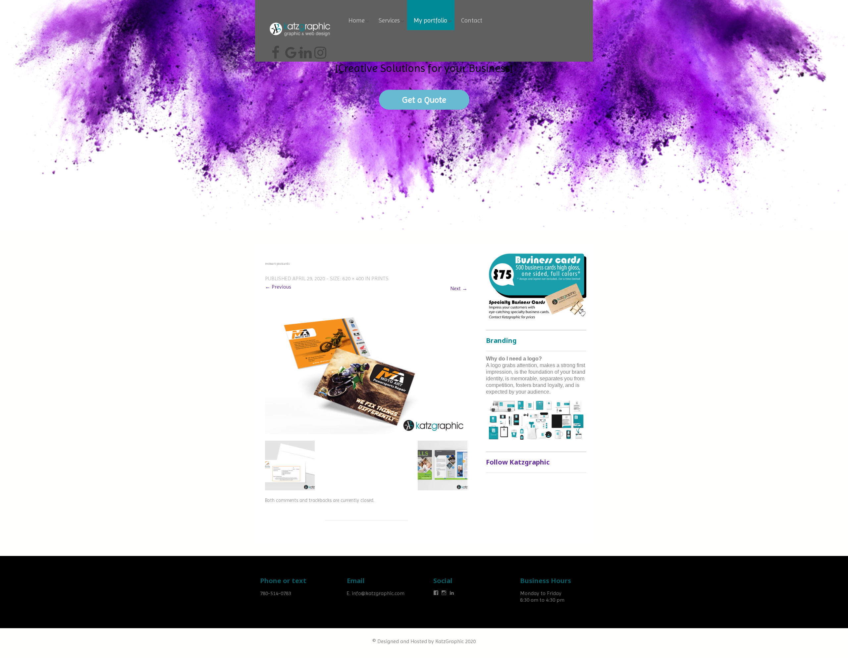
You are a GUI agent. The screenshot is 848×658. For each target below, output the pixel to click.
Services (389, 20)
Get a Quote (424, 100)
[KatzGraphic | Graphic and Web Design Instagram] (319, 50)
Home (356, 20)
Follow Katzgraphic (518, 462)
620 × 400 (353, 278)
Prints (380, 278)
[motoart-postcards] (366, 368)
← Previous (278, 287)
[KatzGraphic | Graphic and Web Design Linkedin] (305, 50)
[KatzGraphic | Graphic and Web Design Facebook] (276, 50)
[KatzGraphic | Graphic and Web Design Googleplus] (290, 50)
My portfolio (430, 20)
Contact (471, 20)
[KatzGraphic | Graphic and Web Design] (299, 21)
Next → (458, 288)
